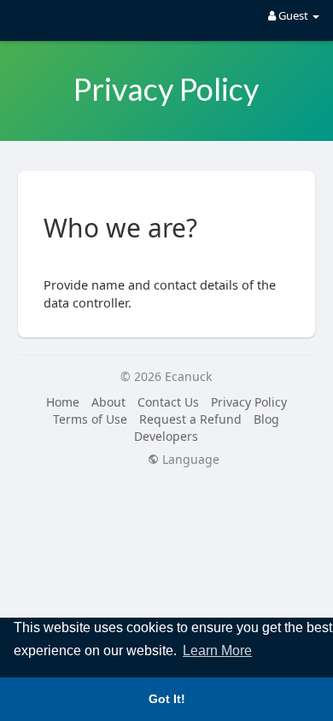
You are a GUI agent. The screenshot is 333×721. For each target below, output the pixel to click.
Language (189, 460)
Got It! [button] (167, 699)
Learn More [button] (217, 650)
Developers (166, 436)
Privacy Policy (249, 402)
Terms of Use (90, 419)
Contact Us (168, 402)
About (108, 402)
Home (62, 402)
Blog (266, 419)
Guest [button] (293, 15)
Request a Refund (190, 419)
